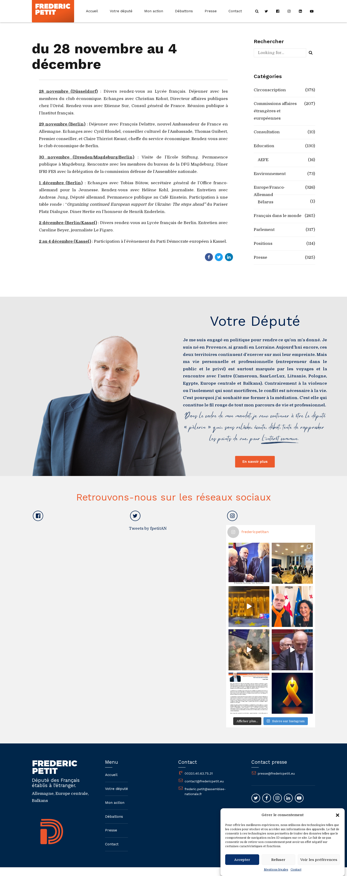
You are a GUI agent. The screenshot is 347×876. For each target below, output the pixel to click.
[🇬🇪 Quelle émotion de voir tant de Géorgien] (249, 606)
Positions (263, 243)
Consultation (267, 132)
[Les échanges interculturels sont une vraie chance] (292, 563)
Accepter (242, 860)
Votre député (121, 11)
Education (264, 146)
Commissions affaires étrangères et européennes (275, 110)
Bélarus (265, 202)
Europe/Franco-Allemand (269, 191)
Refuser (278, 860)
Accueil (92, 11)
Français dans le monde (277, 215)
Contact (296, 869)
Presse (211, 11)
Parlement (264, 229)
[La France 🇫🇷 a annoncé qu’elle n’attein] (292, 649)
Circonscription (270, 90)
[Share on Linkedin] (229, 257)
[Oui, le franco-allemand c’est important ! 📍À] (249, 563)
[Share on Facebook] (209, 257)
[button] (337, 815)
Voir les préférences (318, 860)
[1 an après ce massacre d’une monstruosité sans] (292, 693)
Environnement (270, 173)
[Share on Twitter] (219, 257)
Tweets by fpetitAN (148, 528)
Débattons (184, 11)
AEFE (263, 160)
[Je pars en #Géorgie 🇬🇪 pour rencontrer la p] (249, 649)
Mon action (153, 11)
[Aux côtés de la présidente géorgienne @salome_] (292, 606)
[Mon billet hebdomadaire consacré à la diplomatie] (249, 693)
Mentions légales (276, 869)
